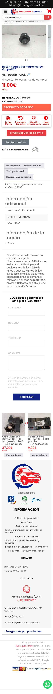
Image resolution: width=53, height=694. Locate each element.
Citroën (31, 210)
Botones (29, 21)
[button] (5, 11)
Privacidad (25, 663)
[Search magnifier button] (48, 17)
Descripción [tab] (13, 165)
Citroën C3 (24, 216)
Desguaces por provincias (24, 631)
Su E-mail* (14, 307)
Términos (36, 663)
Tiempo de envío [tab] (15, 171)
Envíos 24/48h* (38, 2)
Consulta (14, 353)
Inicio (7, 21)
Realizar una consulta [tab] (18, 177)
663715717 (15, 2)
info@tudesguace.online (28, 5)
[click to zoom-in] (24, 41)
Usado (19, 101)
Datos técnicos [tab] (32, 165)
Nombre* (13, 323)
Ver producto (13, 454)
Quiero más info (17, 142)
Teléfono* (14, 338)
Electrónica (17, 21)
